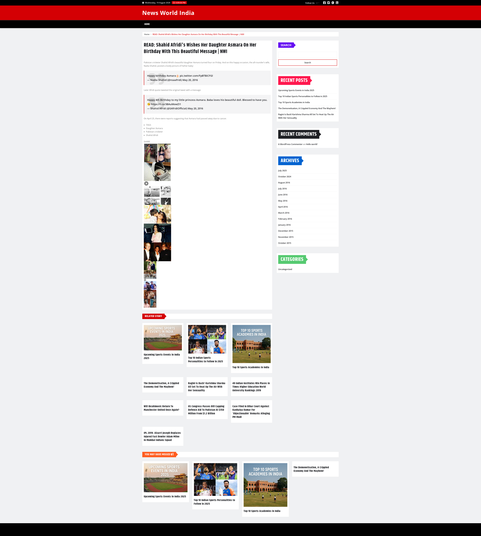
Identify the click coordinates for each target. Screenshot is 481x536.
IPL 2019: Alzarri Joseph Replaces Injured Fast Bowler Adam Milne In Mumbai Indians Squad (162, 436)
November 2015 (285, 237)
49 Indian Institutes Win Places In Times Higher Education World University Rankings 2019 (251, 387)
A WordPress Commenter (290, 144)
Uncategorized (285, 269)
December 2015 (285, 230)
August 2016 (284, 182)
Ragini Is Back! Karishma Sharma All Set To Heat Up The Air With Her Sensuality (206, 387)
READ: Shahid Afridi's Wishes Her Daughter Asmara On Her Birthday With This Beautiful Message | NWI (198, 34)
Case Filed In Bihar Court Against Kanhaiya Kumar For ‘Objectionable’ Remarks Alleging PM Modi (251, 411)
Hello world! (311, 144)
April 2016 (283, 206)
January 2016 (284, 224)
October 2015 (284, 243)
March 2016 (283, 212)
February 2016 (285, 218)
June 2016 (282, 194)
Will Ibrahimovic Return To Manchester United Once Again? (161, 408)
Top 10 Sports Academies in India (250, 367)
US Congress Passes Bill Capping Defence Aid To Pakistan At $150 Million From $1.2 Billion (206, 410)
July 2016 (282, 188)
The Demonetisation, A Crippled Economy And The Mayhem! (161, 385)
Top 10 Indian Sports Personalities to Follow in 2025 (205, 360)
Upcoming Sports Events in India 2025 (162, 357)
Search (286, 45)
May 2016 (282, 200)
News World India (168, 13)
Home (147, 24)
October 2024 (284, 176)
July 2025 (282, 170)
